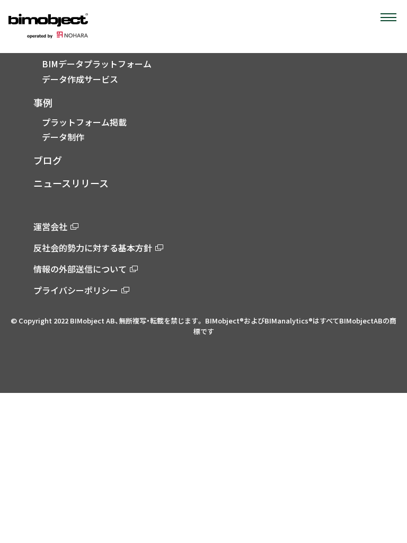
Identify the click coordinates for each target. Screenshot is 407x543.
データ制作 (63, 136)
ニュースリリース (71, 183)
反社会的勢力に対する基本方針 (92, 247)
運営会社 (50, 226)
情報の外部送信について (80, 268)
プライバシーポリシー (75, 290)
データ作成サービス (80, 79)
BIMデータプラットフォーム (97, 63)
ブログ (47, 160)
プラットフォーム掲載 (84, 122)
